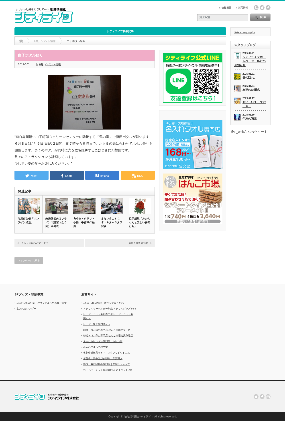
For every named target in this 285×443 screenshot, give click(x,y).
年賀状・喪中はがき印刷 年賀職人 (102, 358)
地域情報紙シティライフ (139, 416)
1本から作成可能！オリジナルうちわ (103, 302)
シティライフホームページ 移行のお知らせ (250, 61)
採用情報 (243, 7)
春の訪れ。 (249, 77)
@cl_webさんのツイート (248, 132)
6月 (41, 64)
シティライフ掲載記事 (120, 31)
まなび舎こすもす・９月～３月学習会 (111, 222)
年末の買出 (249, 118)
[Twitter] (256, 396)
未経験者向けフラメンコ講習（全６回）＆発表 (56, 222)
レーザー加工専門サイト (96, 324)
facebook (268, 7)
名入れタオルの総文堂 (95, 347)
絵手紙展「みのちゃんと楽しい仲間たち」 (139, 222)
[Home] (21, 41)
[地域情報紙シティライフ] (43, 21)
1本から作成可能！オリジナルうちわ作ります (41, 302)
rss (256, 7)
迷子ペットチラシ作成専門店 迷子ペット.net (107, 370)
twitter (262, 7)
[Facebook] (262, 396)
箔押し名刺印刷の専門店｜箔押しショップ (106, 364)
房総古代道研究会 (138, 242)
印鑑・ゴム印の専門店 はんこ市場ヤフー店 (106, 330)
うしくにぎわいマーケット (36, 242)
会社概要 (226, 7)
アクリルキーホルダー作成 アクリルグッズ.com (109, 308)
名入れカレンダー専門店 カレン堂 (102, 341)
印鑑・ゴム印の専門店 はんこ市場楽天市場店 (108, 335)
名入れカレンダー (26, 308)
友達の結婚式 (251, 89)
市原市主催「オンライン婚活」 (28, 220)
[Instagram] (268, 396)
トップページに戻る (29, 260)
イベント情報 (53, 64)
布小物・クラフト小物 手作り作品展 (84, 222)
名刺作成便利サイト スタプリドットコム (106, 352)
